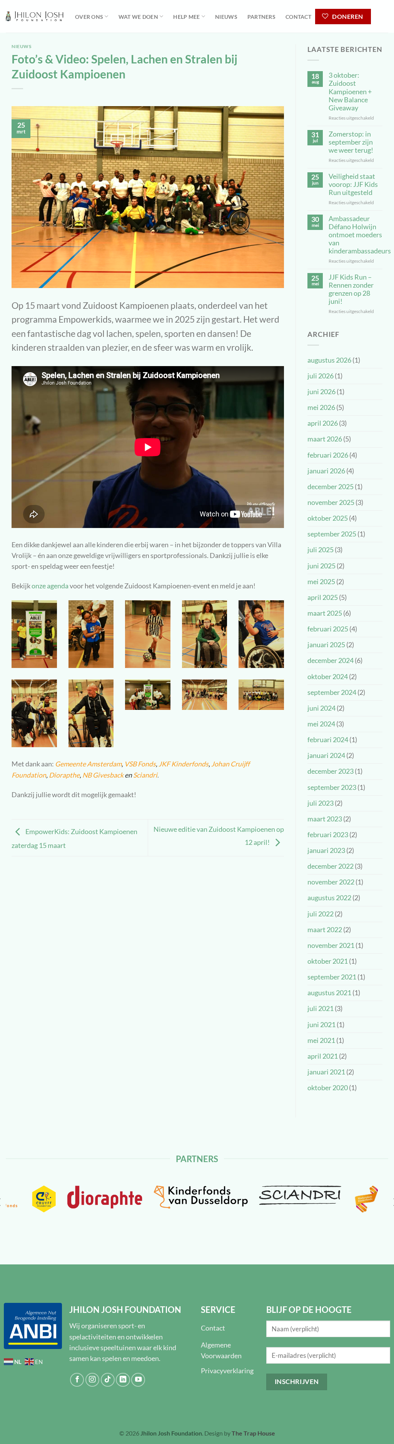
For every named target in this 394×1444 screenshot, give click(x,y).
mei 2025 (321, 582)
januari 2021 (326, 1072)
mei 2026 (321, 407)
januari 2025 (326, 645)
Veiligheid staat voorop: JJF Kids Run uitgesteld (353, 184)
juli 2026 (320, 376)
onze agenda (50, 586)
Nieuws (226, 16)
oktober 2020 (327, 1088)
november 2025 (330, 502)
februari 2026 (327, 455)
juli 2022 (320, 914)
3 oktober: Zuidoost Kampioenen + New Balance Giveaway (350, 91)
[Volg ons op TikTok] (108, 1380)
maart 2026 (324, 439)
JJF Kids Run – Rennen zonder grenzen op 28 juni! (351, 289)
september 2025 (331, 534)
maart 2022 (324, 930)
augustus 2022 (329, 898)
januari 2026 (326, 471)
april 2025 (322, 597)
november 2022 (330, 882)
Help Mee (186, 16)
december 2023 (330, 771)
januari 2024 (326, 755)
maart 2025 (324, 613)
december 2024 (330, 660)
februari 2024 (327, 740)
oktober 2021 (327, 961)
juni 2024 (321, 708)
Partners (261, 16)
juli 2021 (320, 1008)
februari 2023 (327, 835)
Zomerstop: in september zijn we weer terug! (351, 142)
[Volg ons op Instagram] (92, 1380)
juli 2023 (320, 803)
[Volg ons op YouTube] (138, 1380)
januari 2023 (326, 850)
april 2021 (322, 1056)
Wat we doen (138, 16)
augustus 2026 (329, 360)
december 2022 (330, 866)
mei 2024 (321, 724)
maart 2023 (324, 819)
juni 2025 (321, 566)
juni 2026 (321, 392)
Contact (298, 16)
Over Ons (89, 16)
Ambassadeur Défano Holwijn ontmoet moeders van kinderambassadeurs (360, 235)
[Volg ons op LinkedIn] (123, 1380)
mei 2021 (321, 1040)
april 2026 (322, 423)
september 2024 (331, 692)
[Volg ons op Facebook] (77, 1380)
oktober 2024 (327, 677)
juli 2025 (320, 550)
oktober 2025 (327, 518)
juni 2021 (321, 1025)
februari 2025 (327, 629)
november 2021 (330, 945)
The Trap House (253, 1433)
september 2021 (331, 977)
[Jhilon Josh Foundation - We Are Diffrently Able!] (34, 17)
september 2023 (331, 787)
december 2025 (330, 487)
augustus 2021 (329, 993)
